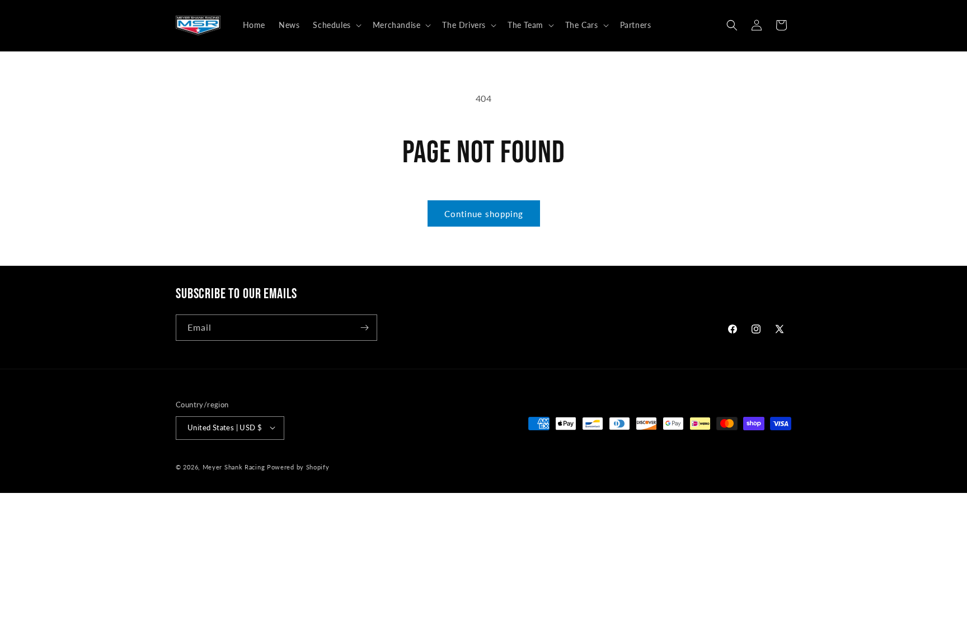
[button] (335, 25)
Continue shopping (483, 214)
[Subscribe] (364, 327)
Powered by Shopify (298, 466)
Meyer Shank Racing (235, 466)
